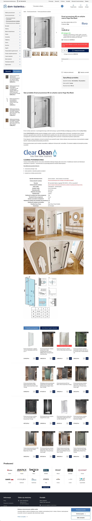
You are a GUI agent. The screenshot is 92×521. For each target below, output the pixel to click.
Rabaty (86, 1)
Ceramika (7, 37)
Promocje (51, 1)
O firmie (63, 1)
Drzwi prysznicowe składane (13, 23)
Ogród (6, 48)
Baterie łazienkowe (9, 31)
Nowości (57, 1)
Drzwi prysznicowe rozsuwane (10, 18)
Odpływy (7, 40)
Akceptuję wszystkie (81, 509)
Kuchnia (7, 45)
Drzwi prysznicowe (31, 11)
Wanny (7, 29)
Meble (6, 34)
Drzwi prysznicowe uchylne (44, 11)
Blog (5, 500)
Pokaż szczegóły (22, 516)
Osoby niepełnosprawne (11, 53)
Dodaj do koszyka (79, 50)
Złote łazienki (8, 59)
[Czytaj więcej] (46, 487)
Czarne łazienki (8, 56)
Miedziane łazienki (9, 62)
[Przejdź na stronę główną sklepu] (14, 6)
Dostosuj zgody (80, 513)
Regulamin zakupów (8, 503)
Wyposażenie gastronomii (11, 51)
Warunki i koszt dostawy (77, 1)
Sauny (6, 42)
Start (25, 11)
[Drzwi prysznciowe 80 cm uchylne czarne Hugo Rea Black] (40, 32)
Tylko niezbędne (81, 517)
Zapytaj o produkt (84, 72)
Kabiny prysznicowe (10, 12)
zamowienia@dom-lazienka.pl (49, 505)
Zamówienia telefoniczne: (15, 1)
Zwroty (5, 505)
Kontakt (68, 1)
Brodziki (7, 26)
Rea (68, 24)
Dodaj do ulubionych (68, 72)
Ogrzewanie (8, 64)
